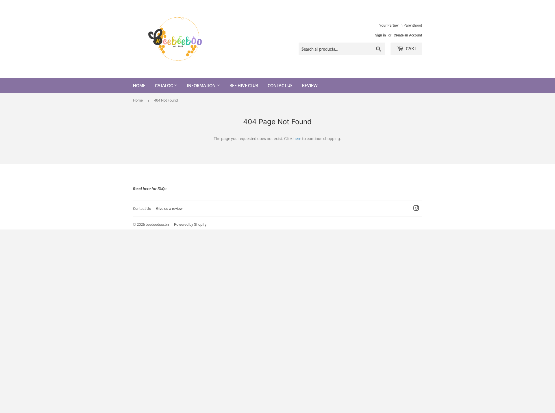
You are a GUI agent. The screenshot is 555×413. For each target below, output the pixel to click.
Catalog (164, 85)
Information (202, 85)
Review (310, 85)
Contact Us (280, 85)
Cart (410, 48)
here (297, 138)
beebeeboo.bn (157, 224)
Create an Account (408, 35)
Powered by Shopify (190, 224)
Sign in (380, 35)
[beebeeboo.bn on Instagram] (416, 209)
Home (139, 85)
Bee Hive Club (244, 85)
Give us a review (169, 208)
